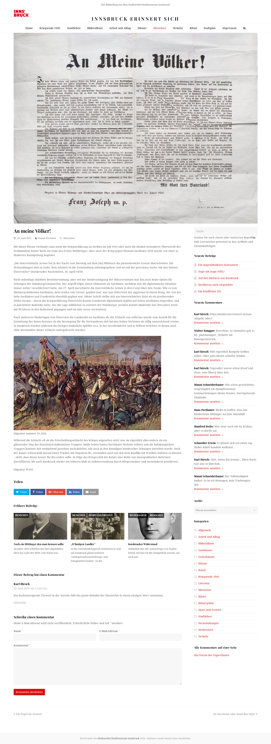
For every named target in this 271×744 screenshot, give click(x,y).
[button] (21, 492)
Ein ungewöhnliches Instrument (218, 264)
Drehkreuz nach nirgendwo (215, 284)
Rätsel (202, 596)
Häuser (202, 563)
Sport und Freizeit (101, 515)
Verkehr (203, 636)
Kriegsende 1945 (208, 576)
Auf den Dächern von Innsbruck (218, 278)
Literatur (204, 583)
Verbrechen (205, 629)
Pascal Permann (47, 238)
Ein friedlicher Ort (209, 291)
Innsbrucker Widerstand (142, 544)
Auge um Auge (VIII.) (211, 271)
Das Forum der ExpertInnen (211, 655)
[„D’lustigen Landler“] (97, 526)
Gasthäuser (205, 550)
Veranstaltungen (208, 623)
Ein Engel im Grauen (29, 714)
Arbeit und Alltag (209, 536)
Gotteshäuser (206, 556)
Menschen (69, 238)
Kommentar (22, 645)
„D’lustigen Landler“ (83, 544)
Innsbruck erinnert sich (135, 19)
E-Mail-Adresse (109, 631)
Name (18, 631)
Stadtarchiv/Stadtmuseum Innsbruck (118, 738)
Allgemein (204, 530)
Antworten (20, 602)
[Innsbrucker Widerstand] (155, 526)
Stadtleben (205, 616)
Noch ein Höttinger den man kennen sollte (39, 544)
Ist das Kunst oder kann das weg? (234, 714)
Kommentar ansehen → (209, 322)
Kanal (202, 570)
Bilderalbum (138, 515)
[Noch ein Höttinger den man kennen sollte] (40, 526)
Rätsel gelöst (206, 603)
